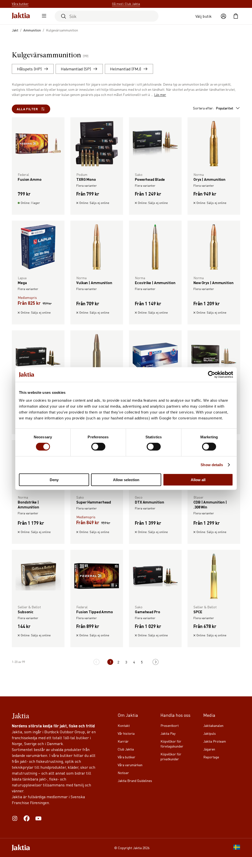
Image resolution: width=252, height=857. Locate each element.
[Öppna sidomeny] (43, 16)
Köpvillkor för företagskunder (171, 743)
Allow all (198, 479)
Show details (212, 465)
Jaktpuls (209, 733)
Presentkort (169, 725)
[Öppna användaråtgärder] (223, 16)
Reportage (211, 757)
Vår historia (126, 733)
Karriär (123, 741)
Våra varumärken (130, 765)
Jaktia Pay (167, 733)
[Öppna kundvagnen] (235, 16)
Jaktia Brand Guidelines (135, 780)
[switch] (98, 447)
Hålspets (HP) (29, 68)
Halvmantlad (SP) (76, 68)
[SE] (236, 848)
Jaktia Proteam (214, 741)
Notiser (123, 772)
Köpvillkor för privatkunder (170, 756)
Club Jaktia (126, 749)
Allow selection (126, 479)
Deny (54, 479)
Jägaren (209, 749)
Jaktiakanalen (213, 725)
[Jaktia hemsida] (21, 16)
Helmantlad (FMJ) (125, 68)
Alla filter (27, 109)
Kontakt (124, 725)
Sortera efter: (213, 108)
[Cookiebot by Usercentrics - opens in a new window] (211, 374)
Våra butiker (126, 757)
